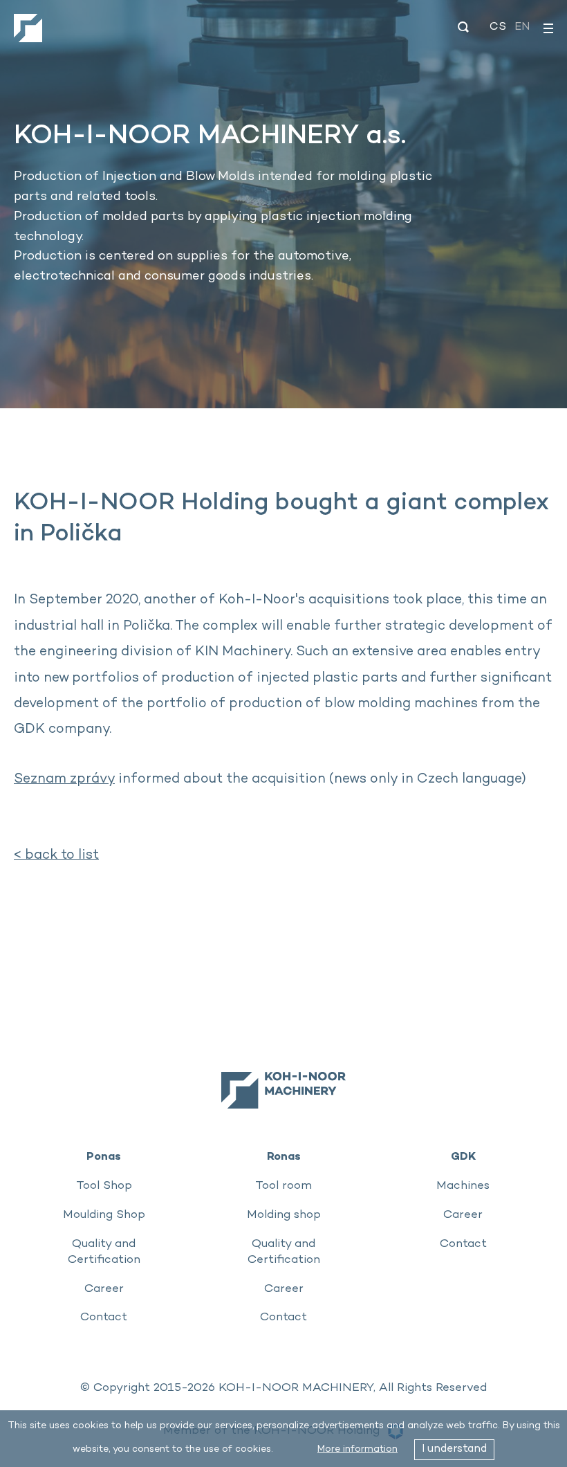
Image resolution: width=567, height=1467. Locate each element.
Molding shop (284, 1215)
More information (357, 1449)
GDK (463, 1156)
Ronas (284, 1156)
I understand (454, 1449)
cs (498, 27)
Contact (103, 1317)
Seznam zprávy (64, 779)
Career (104, 1289)
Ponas (103, 1156)
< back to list (56, 855)
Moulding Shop (104, 1215)
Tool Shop (104, 1186)
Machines (463, 1186)
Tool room (283, 1186)
